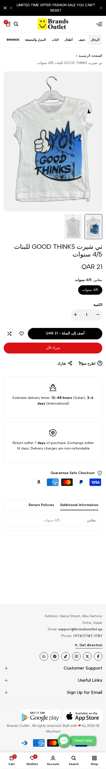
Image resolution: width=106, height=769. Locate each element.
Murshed (53, 731)
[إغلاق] (6, 7)
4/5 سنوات (90, 290)
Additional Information (79, 505)
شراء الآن (53, 348)
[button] (21, 333)
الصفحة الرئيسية (90, 56)
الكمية (97, 305)
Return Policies (41, 505)
